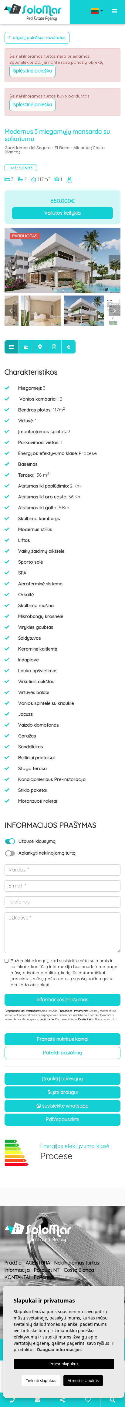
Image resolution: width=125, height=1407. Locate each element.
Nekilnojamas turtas (76, 1263)
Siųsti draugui (63, 1092)
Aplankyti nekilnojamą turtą (47, 853)
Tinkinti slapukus (41, 1380)
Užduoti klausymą (37, 841)
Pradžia (13, 1263)
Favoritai (44, 1277)
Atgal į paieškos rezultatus (39, 37)
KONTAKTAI (17, 1277)
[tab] (12, 346)
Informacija (17, 1270)
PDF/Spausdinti (62, 1119)
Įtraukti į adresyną (62, 1079)
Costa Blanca (79, 1270)
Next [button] (114, 261)
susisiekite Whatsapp (65, 1106)
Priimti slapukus (63, 1364)
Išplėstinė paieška (32, 71)
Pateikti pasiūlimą (62, 1053)
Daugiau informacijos (59, 1349)
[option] (62, 260)
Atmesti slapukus (83, 1380)
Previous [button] (11, 261)
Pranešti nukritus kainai (62, 1039)
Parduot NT (46, 1270)
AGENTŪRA (38, 1263)
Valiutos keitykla (62, 213)
